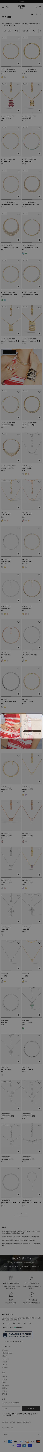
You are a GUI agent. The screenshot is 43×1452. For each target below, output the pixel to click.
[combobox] (32, 728)
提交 (32, 730)
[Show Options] (40, 728)
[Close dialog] (41, 715)
